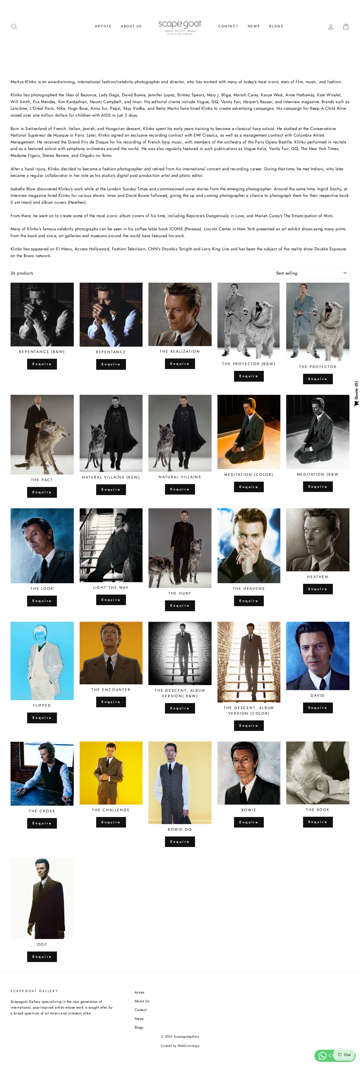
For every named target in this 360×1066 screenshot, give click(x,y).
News (254, 26)
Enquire (42, 363)
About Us (131, 26)
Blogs (276, 26)
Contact (228, 26)
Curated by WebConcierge (180, 1045)
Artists (103, 26)
